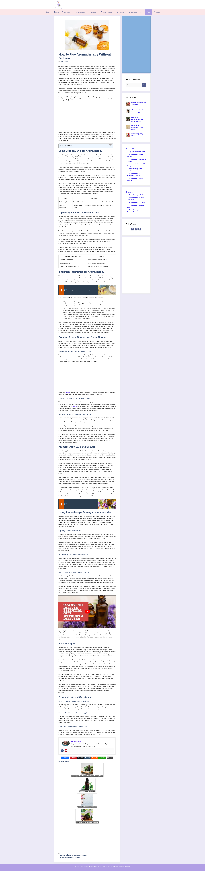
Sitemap (127, 866)
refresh (74, 406)
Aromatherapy (64, 854)
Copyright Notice (92, 866)
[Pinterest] (66, 750)
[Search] (144, 85)
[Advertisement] (121, 4)
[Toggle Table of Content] (109, 145)
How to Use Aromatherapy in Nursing (70, 857)
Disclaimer (121, 866)
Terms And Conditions (112, 866)
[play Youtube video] (87, 611)
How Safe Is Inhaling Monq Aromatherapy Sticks (73, 855)
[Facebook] (62, 750)
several (68, 392)
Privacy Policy (101, 866)
